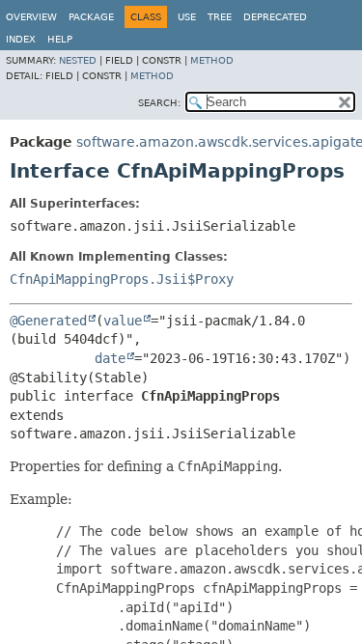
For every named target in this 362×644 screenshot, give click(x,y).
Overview (31, 17)
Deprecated (275, 17)
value (122, 320)
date (110, 358)
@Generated (48, 320)
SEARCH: (159, 103)
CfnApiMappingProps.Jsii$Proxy (122, 279)
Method (212, 60)
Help (59, 39)
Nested (78, 60)
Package (91, 17)
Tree (220, 17)
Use (187, 17)
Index (21, 39)
